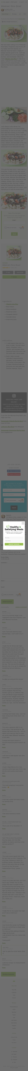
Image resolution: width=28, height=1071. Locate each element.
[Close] (23, 523)
